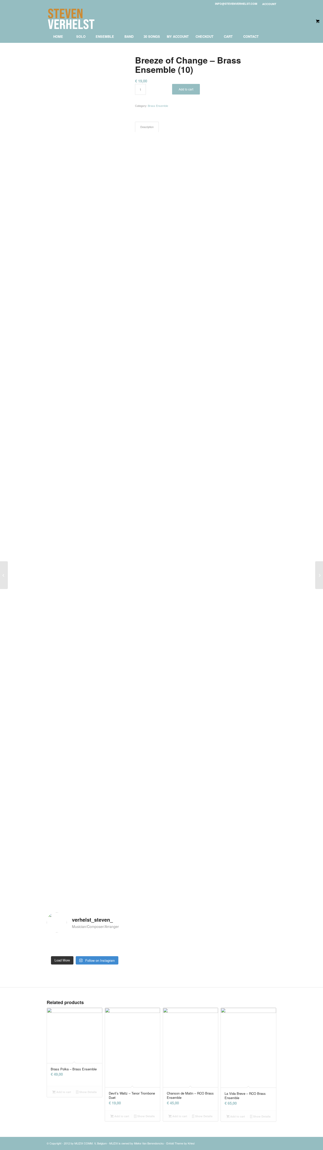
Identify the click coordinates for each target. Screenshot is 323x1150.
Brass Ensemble (158, 106)
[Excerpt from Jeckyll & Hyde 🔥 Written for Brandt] (110, 945)
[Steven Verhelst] (71, 19)
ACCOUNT (269, 4)
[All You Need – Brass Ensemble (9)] (4, 575)
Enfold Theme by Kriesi (180, 1143)
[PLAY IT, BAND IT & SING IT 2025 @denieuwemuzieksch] (58, 945)
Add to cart (186, 89)
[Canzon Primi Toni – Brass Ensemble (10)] (319, 575)
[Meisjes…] (84, 945)
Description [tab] (147, 127)
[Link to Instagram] (272, 19)
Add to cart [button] (63, 1092)
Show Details (87, 1092)
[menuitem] (268, 4)
